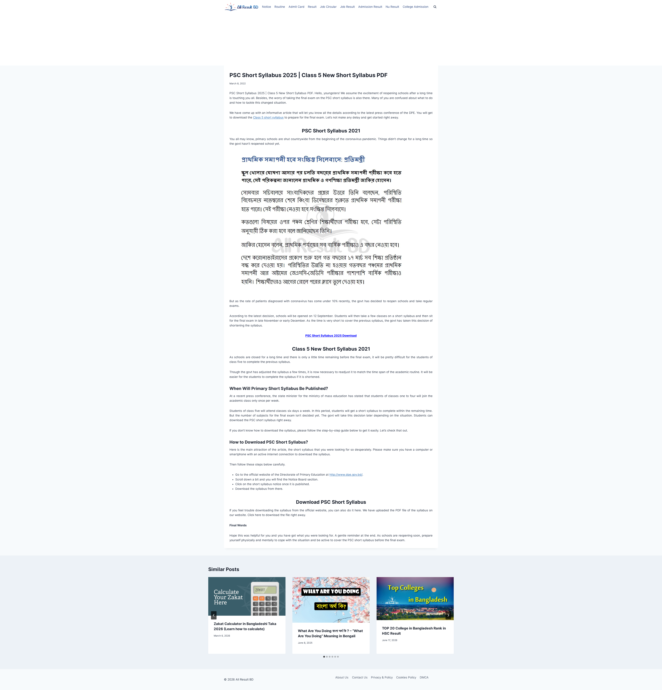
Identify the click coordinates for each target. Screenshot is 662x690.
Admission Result (370, 6)
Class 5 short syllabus (268, 117)
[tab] (324, 657)
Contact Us (360, 677)
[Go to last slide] (214, 615)
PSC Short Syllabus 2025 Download (331, 335)
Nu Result (392, 6)
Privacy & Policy (382, 677)
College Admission (415, 6)
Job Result (347, 6)
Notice (266, 6)
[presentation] (246, 596)
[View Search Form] (435, 7)
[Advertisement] (331, 40)
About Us (341, 677)
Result (312, 6)
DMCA (424, 677)
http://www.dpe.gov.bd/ (345, 474)
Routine (279, 6)
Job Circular (328, 6)
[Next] (448, 615)
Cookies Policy (406, 677)
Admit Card (296, 6)
